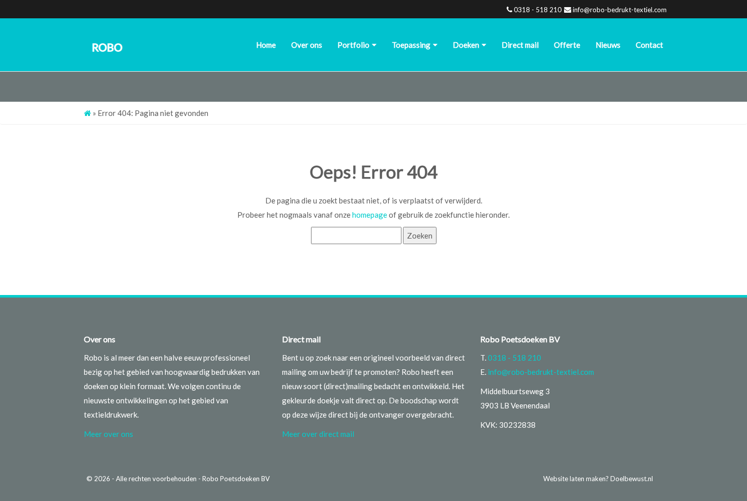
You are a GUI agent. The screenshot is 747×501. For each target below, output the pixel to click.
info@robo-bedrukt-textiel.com (620, 10)
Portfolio (353, 44)
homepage (369, 214)
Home (266, 44)
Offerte (567, 44)
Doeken (466, 44)
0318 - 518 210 (538, 10)
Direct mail (520, 44)
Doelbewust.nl (631, 479)
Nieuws (608, 44)
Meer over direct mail (318, 433)
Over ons (306, 44)
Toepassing (411, 44)
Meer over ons (108, 433)
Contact (649, 44)
